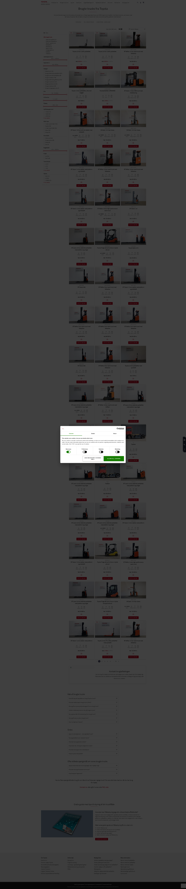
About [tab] (114, 433)
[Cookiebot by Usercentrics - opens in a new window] (117, 429)
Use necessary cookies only (92, 458)
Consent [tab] (71, 433)
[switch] (83, 452)
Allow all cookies (113, 458)
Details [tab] (93, 433)
